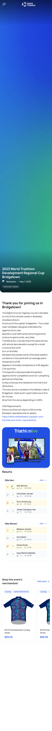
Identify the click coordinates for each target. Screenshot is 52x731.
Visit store (42, 581)
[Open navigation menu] (4, 4)
